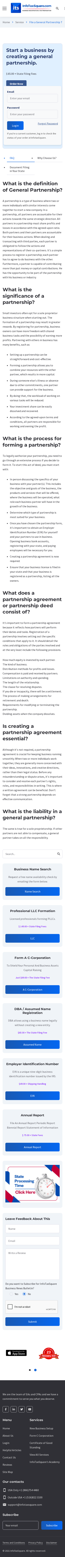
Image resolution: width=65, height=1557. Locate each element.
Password (13, 107)
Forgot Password (48, 123)
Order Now (16, 83)
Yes (16, 1294)
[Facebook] (6, 1409)
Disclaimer (51, 1542)
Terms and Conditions (14, 1542)
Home (6, 22)
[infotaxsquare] (31, 8)
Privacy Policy (35, 1542)
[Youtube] (30, 1409)
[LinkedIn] (14, 1409)
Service (19, 22)
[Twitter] (22, 1409)
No (29, 1294)
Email (10, 91)
